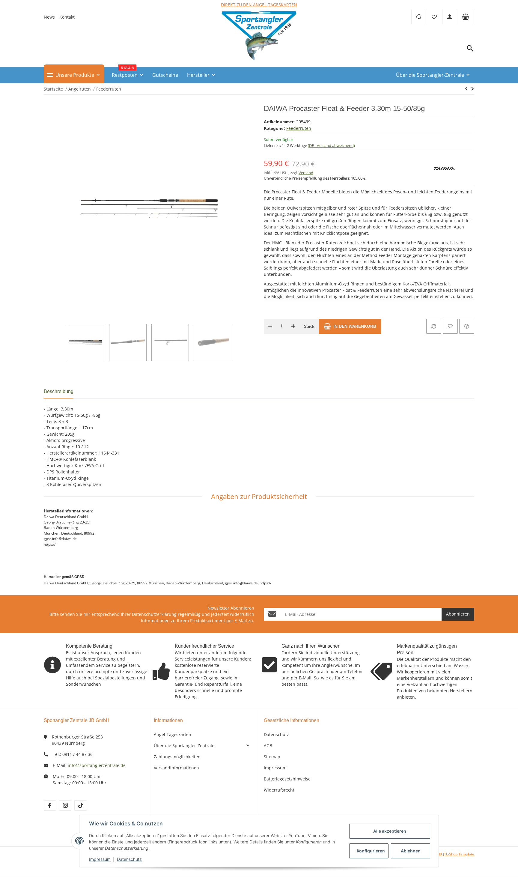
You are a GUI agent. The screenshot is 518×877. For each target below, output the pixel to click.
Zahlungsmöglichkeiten (177, 756)
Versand (306, 172)
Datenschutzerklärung (154, 614)
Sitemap (272, 756)
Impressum (275, 768)
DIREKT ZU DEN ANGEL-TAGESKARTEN (259, 4)
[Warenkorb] (465, 16)
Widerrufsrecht (279, 790)
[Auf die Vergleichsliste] (433, 326)
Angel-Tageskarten (172, 734)
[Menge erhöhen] (293, 326)
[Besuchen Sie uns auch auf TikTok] (80, 805)
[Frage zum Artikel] (466, 326)
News (49, 17)
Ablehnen (411, 850)
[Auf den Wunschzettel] (450, 326)
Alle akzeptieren (389, 831)
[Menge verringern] (270, 326)
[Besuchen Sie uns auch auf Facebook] (50, 805)
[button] (434, 16)
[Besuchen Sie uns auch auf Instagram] (65, 805)
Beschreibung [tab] (58, 391)
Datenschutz (276, 734)
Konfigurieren (371, 850)
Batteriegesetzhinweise (287, 779)
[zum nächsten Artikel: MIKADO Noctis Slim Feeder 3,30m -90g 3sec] (466, 88)
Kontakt (67, 17)
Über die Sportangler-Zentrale (184, 745)
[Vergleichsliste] (418, 16)
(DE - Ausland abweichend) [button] (331, 145)
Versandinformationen (176, 768)
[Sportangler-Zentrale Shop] (259, 61)
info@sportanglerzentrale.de (97, 765)
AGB (268, 745)
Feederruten (298, 128)
